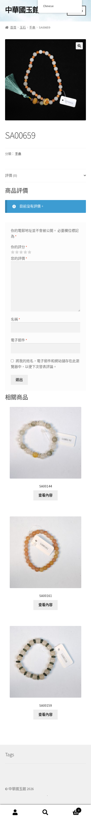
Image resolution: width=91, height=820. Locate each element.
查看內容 (45, 495)
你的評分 (19, 247)
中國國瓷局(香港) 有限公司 (26, 794)
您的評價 (19, 258)
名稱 (15, 319)
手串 (32, 27)
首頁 (13, 27)
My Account (15, 812)
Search (45, 812)
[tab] (45, 175)
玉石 (23, 27)
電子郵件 (19, 340)
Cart (70, 808)
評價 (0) (11, 175)
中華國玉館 (22, 10)
